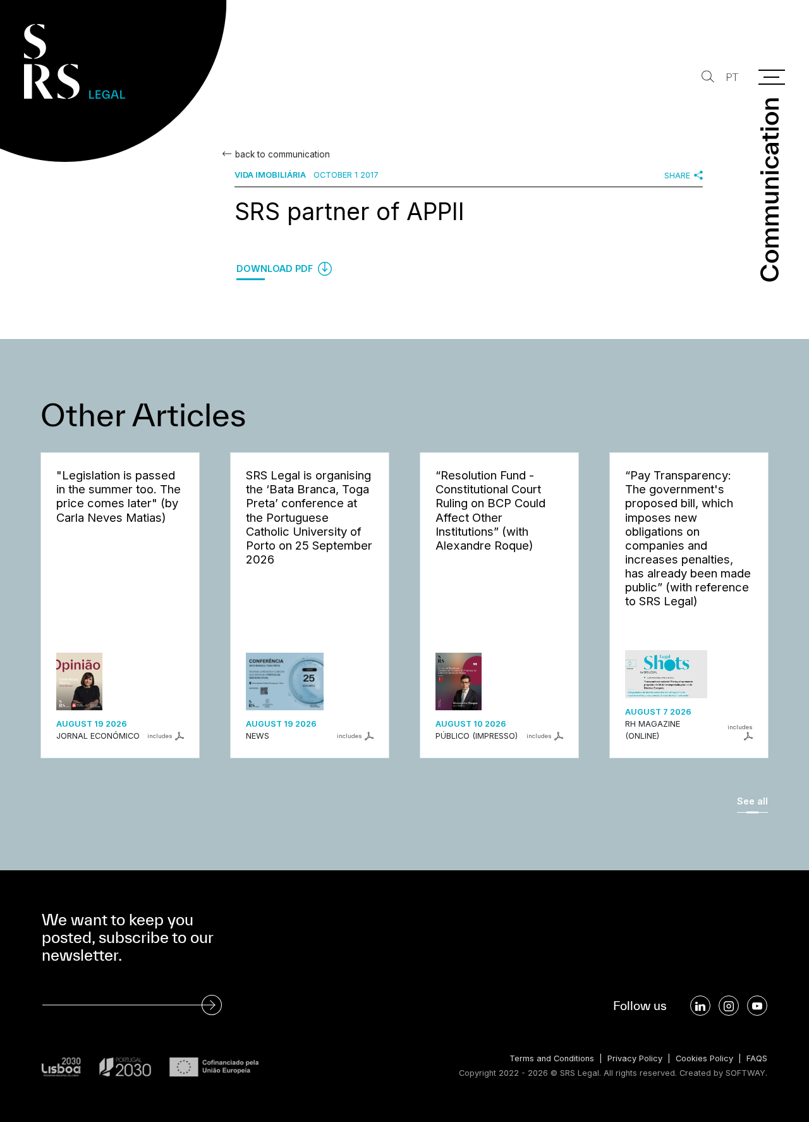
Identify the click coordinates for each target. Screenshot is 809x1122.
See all (752, 801)
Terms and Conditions (551, 1058)
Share (677, 175)
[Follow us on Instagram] (729, 1006)
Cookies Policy (704, 1058)
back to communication (282, 154)
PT (732, 77)
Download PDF (275, 268)
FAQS (756, 1058)
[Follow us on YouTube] (757, 1006)
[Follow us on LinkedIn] (700, 1006)
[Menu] (771, 77)
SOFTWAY (745, 1073)
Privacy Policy (634, 1058)
